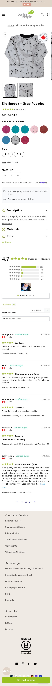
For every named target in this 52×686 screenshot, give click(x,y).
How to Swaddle (13, 581)
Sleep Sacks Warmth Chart (18, 575)
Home (11, 25)
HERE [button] (26, 4)
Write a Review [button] (27, 296)
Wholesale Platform (15, 552)
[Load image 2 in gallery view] (26, 90)
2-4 (7, 154)
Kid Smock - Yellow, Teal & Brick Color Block (21, 415)
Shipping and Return (15, 527)
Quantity (7, 170)
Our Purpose (11, 616)
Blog (7, 594)
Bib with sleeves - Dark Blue (14, 492)
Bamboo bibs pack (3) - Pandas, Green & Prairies (23, 444)
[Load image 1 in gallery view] (10, 90)
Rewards (9, 600)
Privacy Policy (12, 533)
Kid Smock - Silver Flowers (13, 387)
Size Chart (12, 162)
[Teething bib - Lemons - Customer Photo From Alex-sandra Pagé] (26, 287)
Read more (7, 223)
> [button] (35, 501)
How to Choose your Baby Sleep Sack (24, 568)
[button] (3, 14)
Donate (9, 629)
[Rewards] (7, 671)
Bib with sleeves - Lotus (12, 353)
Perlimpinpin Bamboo (15, 587)
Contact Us (11, 546)
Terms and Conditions (16, 539)
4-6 (19, 154)
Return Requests (13, 520)
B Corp (8, 623)
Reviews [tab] (7, 304)
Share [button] (8, 242)
